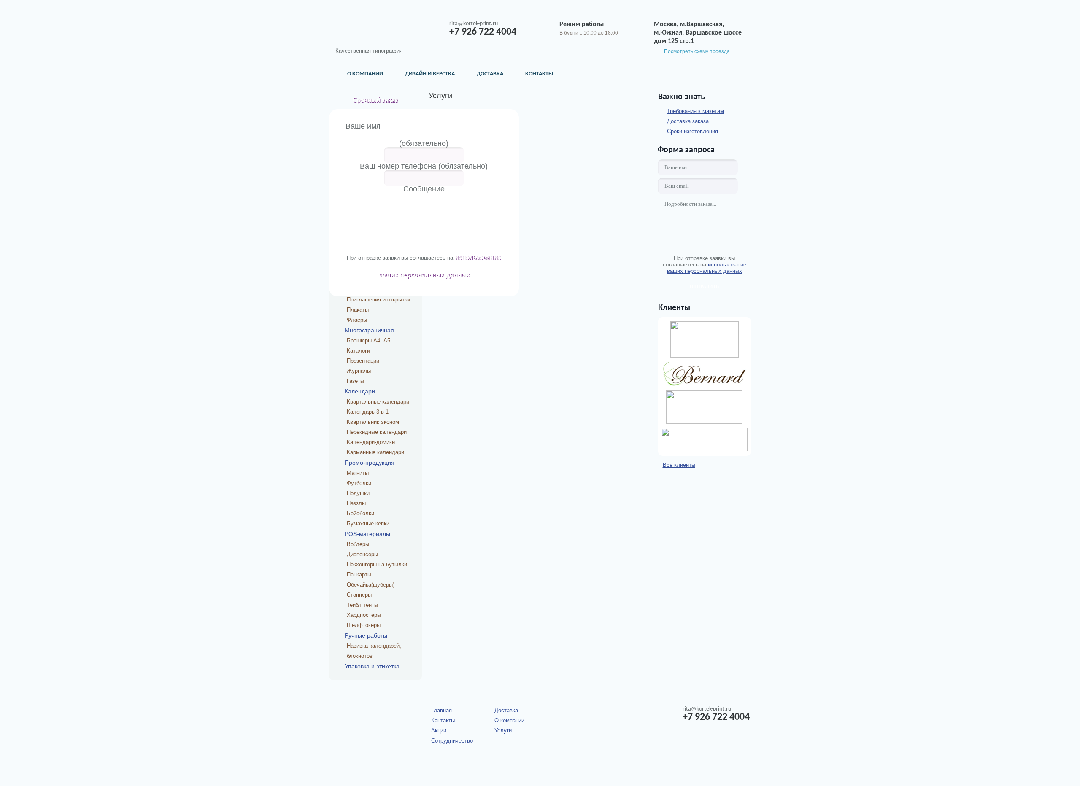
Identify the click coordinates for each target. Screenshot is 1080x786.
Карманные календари (375, 452)
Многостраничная (369, 330)
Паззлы (356, 503)
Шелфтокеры (364, 625)
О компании (365, 74)
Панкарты (359, 574)
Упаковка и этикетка (372, 666)
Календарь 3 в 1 (368, 412)
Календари (360, 391)
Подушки (358, 493)
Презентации (363, 361)
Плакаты (358, 310)
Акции (438, 730)
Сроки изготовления (692, 131)
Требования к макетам (695, 111)
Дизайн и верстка (430, 74)
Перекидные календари (377, 432)
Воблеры (358, 544)
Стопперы (359, 595)
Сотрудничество (452, 741)
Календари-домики (371, 442)
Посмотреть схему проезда (697, 51)
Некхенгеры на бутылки (377, 564)
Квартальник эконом (373, 422)
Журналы (359, 371)
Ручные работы (366, 635)
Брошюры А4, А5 (368, 340)
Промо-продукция (369, 462)
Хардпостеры (364, 615)
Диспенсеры (362, 554)
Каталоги (358, 350)
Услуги (503, 730)
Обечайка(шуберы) (370, 584)
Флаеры (357, 320)
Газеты (355, 381)
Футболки (359, 483)
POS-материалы (367, 533)
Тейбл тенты (362, 605)
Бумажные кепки (368, 523)
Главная (441, 710)
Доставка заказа (688, 121)
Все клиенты (679, 465)
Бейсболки (360, 513)
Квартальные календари (378, 401)
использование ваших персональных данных (706, 267)
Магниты (358, 473)
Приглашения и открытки (378, 299)
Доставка (490, 74)
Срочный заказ (375, 100)
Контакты (539, 74)
